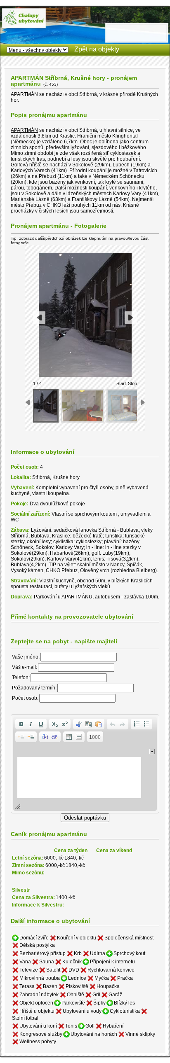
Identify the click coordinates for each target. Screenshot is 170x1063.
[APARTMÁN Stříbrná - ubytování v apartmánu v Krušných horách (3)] (128, 406)
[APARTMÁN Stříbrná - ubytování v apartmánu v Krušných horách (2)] (82, 406)
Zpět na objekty (96, 49)
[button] (21, 724)
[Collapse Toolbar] (152, 751)
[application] (85, 763)
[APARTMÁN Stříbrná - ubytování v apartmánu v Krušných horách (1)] (46, 406)
